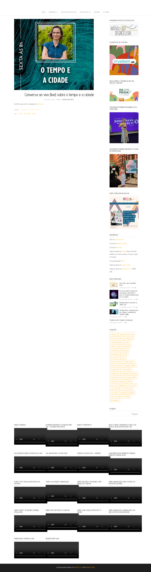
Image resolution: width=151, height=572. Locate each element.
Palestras (38, 109)
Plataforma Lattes (122, 243)
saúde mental (114, 389)
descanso (124, 354)
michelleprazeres (68, 99)
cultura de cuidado (116, 346)
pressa (113, 385)
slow (122, 389)
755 (134, 299)
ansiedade (122, 334)
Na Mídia (106, 12)
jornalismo (128, 369)
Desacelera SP (85, 12)
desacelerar (114, 350)
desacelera (27, 113)
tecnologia (122, 393)
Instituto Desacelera (68, 12)
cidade (20, 113)
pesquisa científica (131, 377)
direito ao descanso (116, 362)
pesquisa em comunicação (118, 381)
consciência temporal (116, 342)
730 (134, 307)
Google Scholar (125, 265)
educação (113, 369)
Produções (53, 12)
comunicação (129, 338)
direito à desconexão (116, 366)
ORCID (123, 261)
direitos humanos (129, 362)
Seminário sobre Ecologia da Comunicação (121, 320)
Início (43, 12)
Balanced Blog (90, 567)
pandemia (113, 377)
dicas (123, 358)
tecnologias (131, 393)
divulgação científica (130, 366)
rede (129, 385)
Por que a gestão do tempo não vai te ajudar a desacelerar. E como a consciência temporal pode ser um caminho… (129, 294)
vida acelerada (115, 400)
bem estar (113, 338)
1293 (132, 287)
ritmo (134, 385)
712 (124, 322)
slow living (129, 389)
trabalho (119, 397)
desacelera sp (124, 350)
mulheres (134, 373)
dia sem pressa (115, 358)
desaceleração (115, 354)
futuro (120, 369)
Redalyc (123, 251)
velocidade (127, 397)
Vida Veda (40, 104)
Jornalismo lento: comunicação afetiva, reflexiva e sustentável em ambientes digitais (129, 312)
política (129, 381)
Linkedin (97, 12)
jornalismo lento (115, 373)
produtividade (121, 385)
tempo (34, 113)
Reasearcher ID (126, 269)
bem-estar (131, 334)
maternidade (125, 373)
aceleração (114, 334)
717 (124, 317)
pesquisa (121, 377)
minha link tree (119, 239)
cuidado (127, 342)
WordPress (77, 567)
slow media (114, 393)
